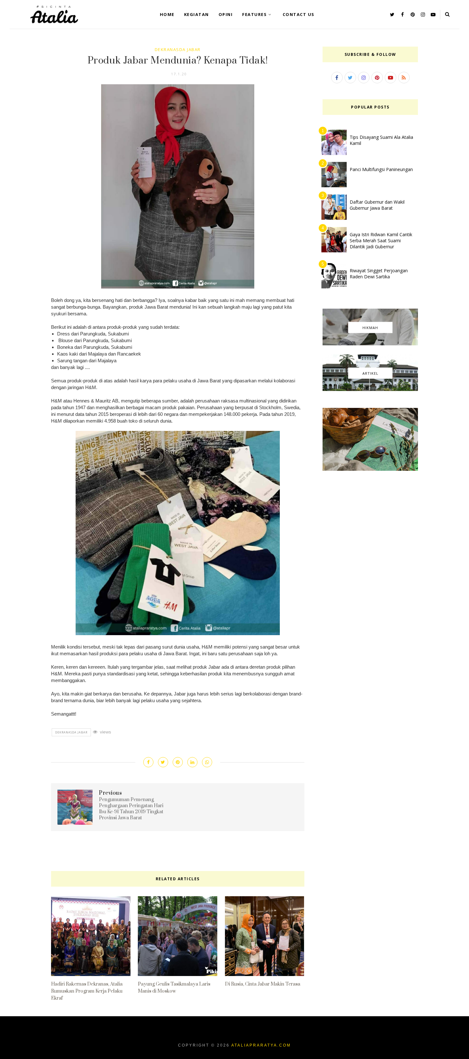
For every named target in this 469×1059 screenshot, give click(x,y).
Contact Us (299, 14)
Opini (226, 14)
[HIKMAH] (370, 343)
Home (167, 14)
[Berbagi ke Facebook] (148, 762)
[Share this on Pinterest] (178, 762)
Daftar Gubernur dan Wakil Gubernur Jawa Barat (377, 205)
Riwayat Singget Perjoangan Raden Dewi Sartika (379, 273)
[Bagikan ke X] (163, 762)
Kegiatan (196, 14)
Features (254, 14)
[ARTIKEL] (370, 389)
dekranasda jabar (178, 49)
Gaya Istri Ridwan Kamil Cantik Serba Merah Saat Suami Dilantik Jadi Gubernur (381, 240)
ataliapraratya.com (261, 1045)
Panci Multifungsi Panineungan (381, 169)
